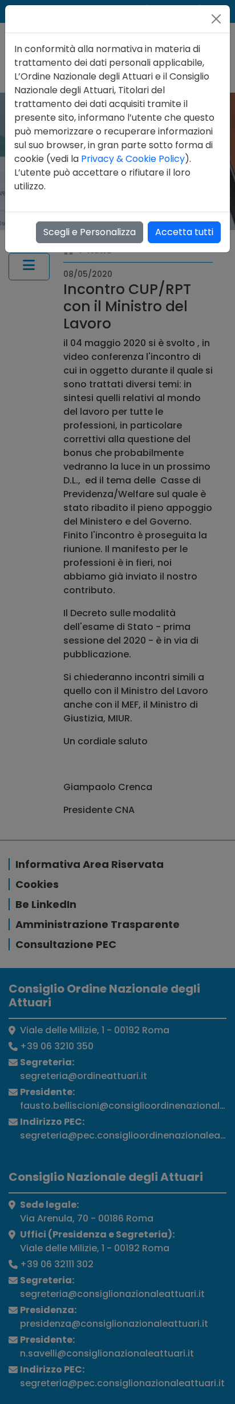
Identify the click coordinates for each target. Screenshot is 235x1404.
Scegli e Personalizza (89, 232)
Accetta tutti (184, 232)
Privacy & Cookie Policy (133, 158)
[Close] (216, 19)
